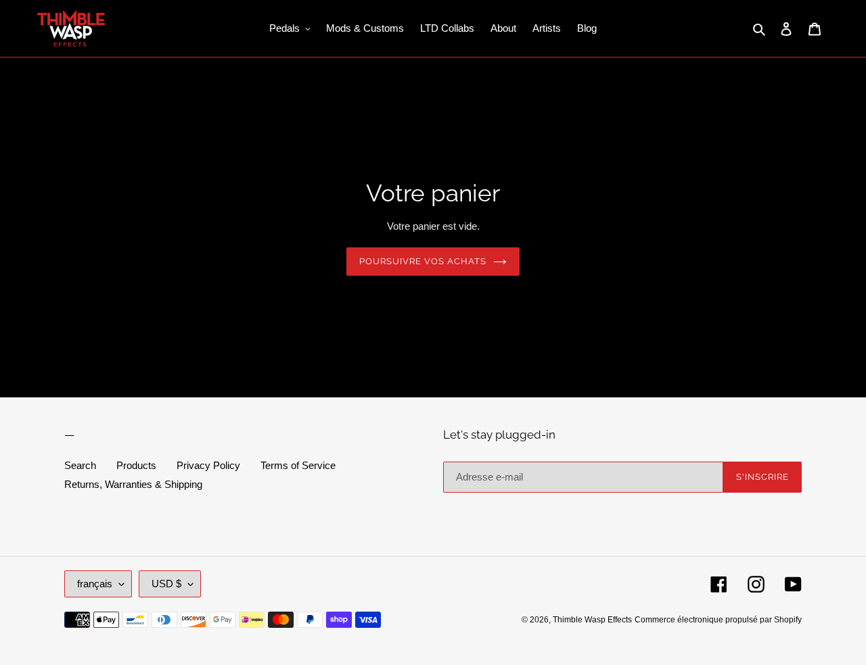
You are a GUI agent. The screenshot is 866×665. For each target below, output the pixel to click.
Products (136, 465)
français (94, 583)
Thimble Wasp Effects (592, 619)
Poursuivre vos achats (423, 261)
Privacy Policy (208, 465)
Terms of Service (298, 465)
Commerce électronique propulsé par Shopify (718, 619)
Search (80, 465)
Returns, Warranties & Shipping (133, 484)
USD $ (166, 583)
